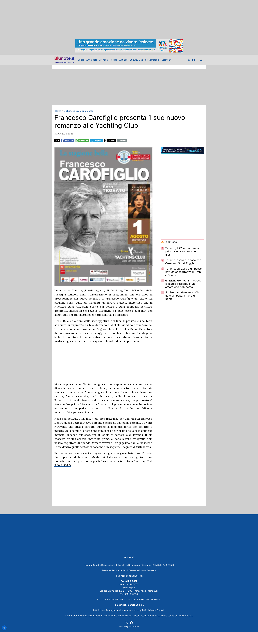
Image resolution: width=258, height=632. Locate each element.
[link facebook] (193, 60)
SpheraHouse (134, 627)
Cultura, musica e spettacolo (78, 111)
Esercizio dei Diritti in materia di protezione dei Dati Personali (129, 599)
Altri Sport (91, 59)
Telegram (97, 140)
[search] (201, 60)
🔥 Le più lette (169, 242)
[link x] (188, 60)
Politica (113, 59)
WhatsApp (83, 140)
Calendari (166, 59)
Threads (111, 140)
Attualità (123, 59)
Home (58, 111)
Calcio (81, 59)
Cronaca (103, 59)
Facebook (69, 140)
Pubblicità (129, 557)
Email (123, 140)
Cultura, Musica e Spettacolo (144, 59)
